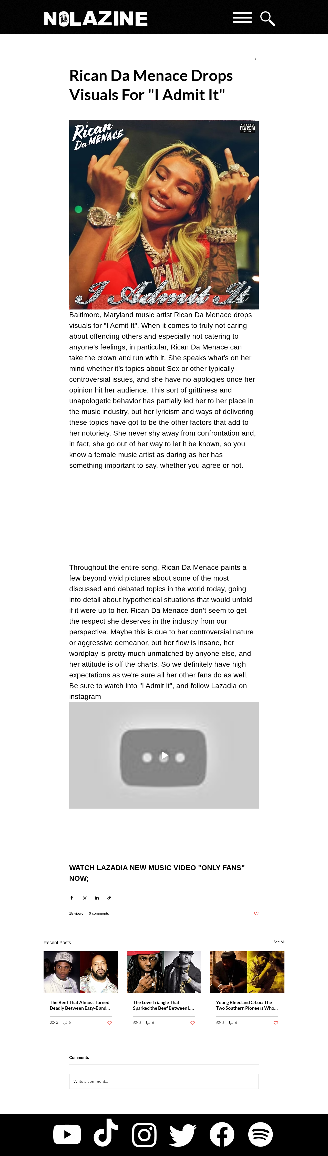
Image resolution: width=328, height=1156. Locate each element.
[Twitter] (183, 1134)
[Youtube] (67, 1134)
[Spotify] (260, 1134)
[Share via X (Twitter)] (84, 897)
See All (278, 942)
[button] (242, 18)
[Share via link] (109, 897)
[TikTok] (105, 1134)
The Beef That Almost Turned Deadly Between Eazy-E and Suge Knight (79, 1005)
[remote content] (164, 516)
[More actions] (256, 58)
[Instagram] (144, 1134)
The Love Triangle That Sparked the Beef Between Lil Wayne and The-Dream (163, 1005)
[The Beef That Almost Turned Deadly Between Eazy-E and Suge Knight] (81, 972)
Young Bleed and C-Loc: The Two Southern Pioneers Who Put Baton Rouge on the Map (245, 1005)
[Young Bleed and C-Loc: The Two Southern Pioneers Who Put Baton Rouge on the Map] (247, 972)
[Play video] (164, 755)
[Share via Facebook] (71, 897)
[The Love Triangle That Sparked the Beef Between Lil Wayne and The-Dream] (164, 972)
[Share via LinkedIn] (96, 897)
